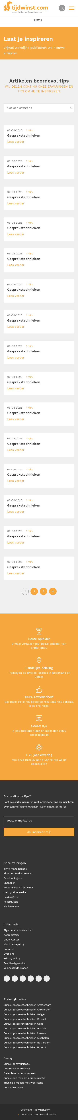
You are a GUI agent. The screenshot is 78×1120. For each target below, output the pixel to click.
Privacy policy (12, 958)
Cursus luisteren (13, 1087)
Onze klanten (12, 939)
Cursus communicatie (17, 1063)
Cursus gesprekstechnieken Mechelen (26, 1037)
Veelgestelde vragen (16, 967)
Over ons (9, 953)
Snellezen (9, 882)
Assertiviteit (11, 901)
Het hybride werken (15, 892)
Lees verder (15, 141)
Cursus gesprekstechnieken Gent (23, 1023)
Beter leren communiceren (20, 1073)
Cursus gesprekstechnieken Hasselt (25, 1028)
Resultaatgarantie (14, 963)
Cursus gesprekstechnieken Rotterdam (27, 1042)
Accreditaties (12, 934)
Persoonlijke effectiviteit (18, 887)
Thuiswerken (11, 906)
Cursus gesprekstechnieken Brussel (25, 1019)
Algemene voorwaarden (18, 930)
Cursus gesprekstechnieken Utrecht (25, 1047)
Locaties (9, 949)
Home (38, 19)
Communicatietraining (17, 1068)
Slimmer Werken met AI (18, 873)
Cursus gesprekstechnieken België (24, 1014)
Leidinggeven (11, 896)
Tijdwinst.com (41, 1109)
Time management (15, 868)
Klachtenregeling (14, 944)
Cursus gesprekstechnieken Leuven (25, 1033)
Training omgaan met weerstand (23, 1082)
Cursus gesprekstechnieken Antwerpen (27, 1009)
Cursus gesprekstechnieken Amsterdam (27, 1004)
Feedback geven (13, 878)
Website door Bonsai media (39, 1114)
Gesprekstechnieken (23, 135)
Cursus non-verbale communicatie (24, 1077)
